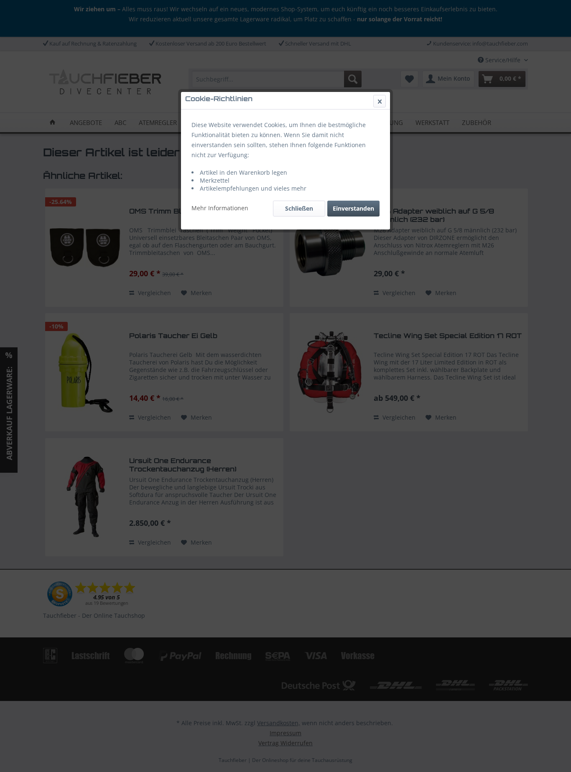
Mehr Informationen (219, 208)
